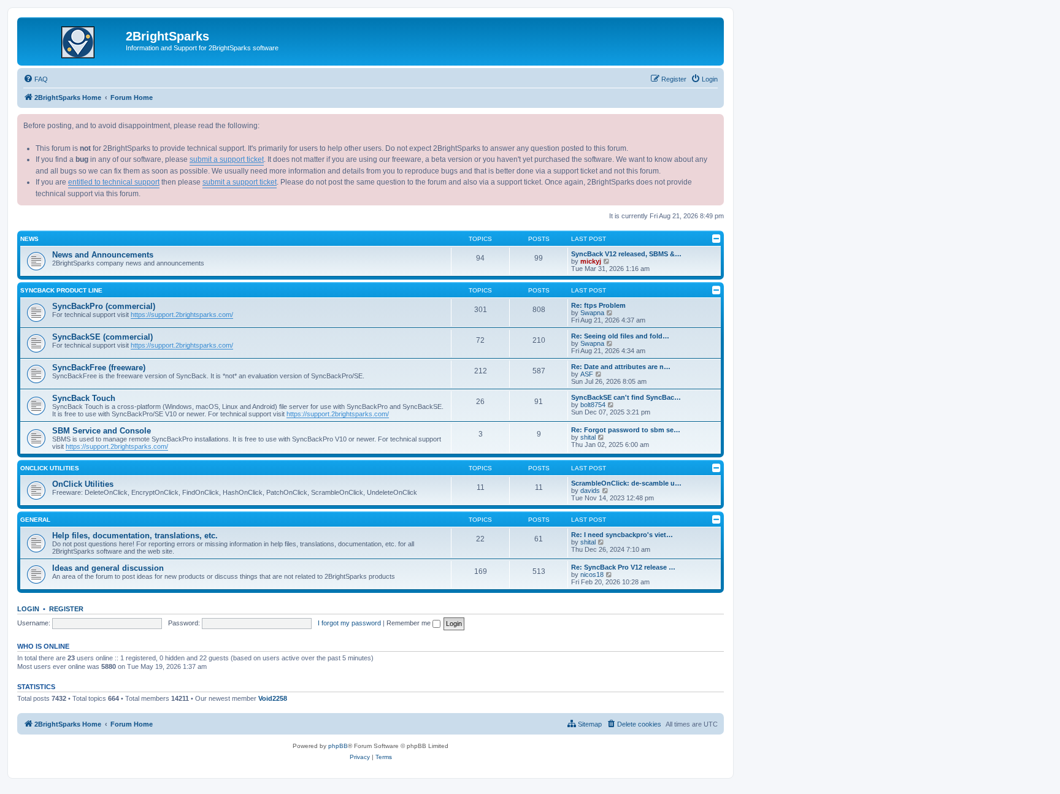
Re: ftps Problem (598, 305)
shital (588, 437)
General (35, 519)
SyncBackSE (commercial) (102, 337)
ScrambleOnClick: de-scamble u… (626, 483)
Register (66, 609)
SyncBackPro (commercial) (103, 306)
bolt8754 (592, 404)
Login (28, 609)
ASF (586, 374)
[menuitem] (35, 79)
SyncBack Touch (83, 398)
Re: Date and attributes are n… (620, 366)
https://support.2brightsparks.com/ (182, 314)
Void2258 (272, 698)
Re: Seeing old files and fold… (620, 336)
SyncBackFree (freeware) (98, 367)
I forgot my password (349, 623)
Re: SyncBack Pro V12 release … (623, 567)
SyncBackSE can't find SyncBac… (626, 397)
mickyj (590, 261)
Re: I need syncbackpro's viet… (622, 534)
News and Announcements (102, 254)
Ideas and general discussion (108, 568)
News (29, 238)
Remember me (409, 623)
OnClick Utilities (49, 468)
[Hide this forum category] (716, 238)
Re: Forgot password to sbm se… (625, 429)
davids (590, 490)
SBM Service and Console (101, 430)
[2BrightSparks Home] (73, 39)
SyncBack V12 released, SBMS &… (626, 254)
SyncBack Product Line (61, 290)
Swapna (592, 312)
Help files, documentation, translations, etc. (135, 535)
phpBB (338, 745)
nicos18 (592, 574)
